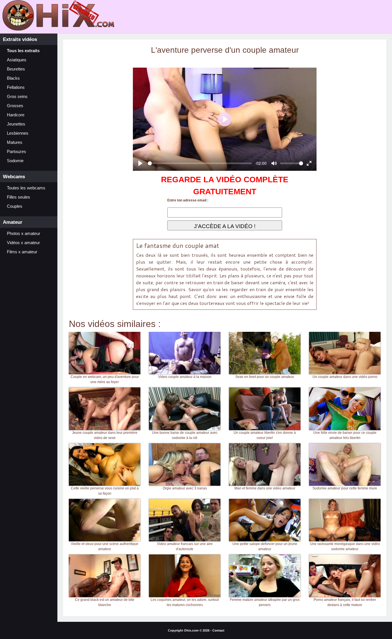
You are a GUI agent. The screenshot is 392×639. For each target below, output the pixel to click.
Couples (14, 206)
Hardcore (15, 115)
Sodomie (15, 160)
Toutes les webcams (26, 188)
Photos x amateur (23, 233)
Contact (218, 630)
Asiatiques (16, 60)
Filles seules (18, 197)
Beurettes (16, 69)
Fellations (16, 87)
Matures (14, 142)
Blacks (13, 78)
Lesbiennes (17, 133)
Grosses (15, 105)
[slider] (200, 163)
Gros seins (17, 96)
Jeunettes (16, 124)
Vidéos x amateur (23, 242)
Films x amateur (22, 252)
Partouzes (16, 151)
